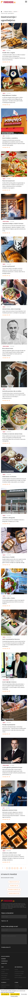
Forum (2, 989)
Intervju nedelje (4, 973)
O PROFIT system (18, 987)
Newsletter (3, 987)
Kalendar (3, 958)
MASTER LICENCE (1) (13, 893)
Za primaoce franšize (19, 971)
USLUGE (15, 11)
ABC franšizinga (18, 967)
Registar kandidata (5, 985)
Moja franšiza (4, 975)
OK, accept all (5, 994)
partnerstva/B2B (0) (13, 889)
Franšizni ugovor (18, 975)
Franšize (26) (13, 885)
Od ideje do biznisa (5, 979)
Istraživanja (3, 977)
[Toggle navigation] (26, 1)
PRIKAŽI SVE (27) (13, 882)
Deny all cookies (15, 994)
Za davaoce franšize (19, 973)
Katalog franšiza (5, 956)
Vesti (2, 967)
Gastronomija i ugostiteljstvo (7, 13)
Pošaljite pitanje (5, 947)
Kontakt (16, 989)
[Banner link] (14, 7)
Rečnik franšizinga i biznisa (20, 977)
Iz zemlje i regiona (5, 969)
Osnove (16, 969)
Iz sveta (3, 971)
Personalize (24, 994)
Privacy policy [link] (14, 996)
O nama (16, 982)
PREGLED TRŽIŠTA (8, 11)
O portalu (17, 985)
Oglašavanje (4, 961)
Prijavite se (3, 921)
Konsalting (4, 963)
